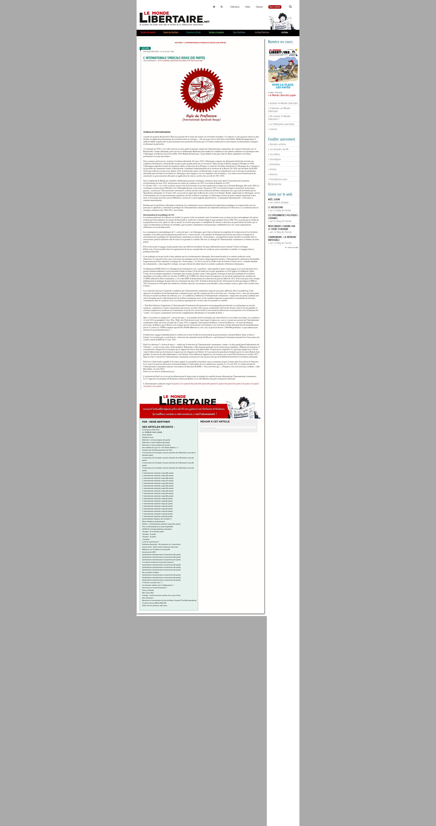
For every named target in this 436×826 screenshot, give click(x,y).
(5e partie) (237, 383)
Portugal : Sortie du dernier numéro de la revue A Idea (161, 595)
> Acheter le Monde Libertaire (283, 103)
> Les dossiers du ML (278, 149)
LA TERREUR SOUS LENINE (152, 432)
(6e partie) (228, 383)
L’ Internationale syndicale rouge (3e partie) (157, 514)
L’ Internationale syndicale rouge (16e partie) (157, 483)
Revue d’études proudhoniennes (153, 521)
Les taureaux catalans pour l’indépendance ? (158, 585)
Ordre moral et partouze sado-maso (154, 605)
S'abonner (259, 7)
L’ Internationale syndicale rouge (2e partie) (157, 516)
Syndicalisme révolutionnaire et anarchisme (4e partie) (161, 570)
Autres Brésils (147, 435)
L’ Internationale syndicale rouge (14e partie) (157, 488)
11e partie (185, 383)
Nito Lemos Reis (148, 593)
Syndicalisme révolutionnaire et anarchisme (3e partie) (161, 575)
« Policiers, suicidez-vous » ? (152, 582)
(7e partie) (220, 383)
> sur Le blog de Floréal (281, 229)
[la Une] (214, 7)
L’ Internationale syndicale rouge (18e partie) (157, 478)
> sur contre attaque (278, 201)
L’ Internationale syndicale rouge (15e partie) (157, 486)
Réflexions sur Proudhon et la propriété (156, 549)
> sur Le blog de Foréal (279, 209)
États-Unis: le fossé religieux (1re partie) (156, 445)
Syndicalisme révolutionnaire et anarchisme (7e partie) (161, 560)
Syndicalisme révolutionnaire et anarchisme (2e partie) (161, 577)
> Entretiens (274, 164)
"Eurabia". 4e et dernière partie (153, 531)
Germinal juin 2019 (148, 552)
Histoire (178, 43)
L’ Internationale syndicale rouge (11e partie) (157, 493)
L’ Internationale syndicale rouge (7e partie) (157, 503)
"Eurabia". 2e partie (149, 537)
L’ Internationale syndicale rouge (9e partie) (157, 498)
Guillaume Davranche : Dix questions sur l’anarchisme (161, 544)
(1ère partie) (157, 386)
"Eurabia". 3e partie (149, 534)
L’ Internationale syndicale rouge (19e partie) (157, 475)
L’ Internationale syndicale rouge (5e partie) (157, 509)
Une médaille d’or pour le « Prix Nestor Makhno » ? (160, 447)
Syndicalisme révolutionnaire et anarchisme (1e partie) (161, 580)
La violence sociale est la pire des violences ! (158, 562)
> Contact (272, 129)
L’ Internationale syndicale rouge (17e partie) (157, 481)
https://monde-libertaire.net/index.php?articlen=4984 (180, 61)
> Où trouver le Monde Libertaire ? (279, 118)
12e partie (175, 383)
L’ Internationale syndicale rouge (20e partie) (157, 473)
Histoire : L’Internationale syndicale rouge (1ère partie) (161, 524)
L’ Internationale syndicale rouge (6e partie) (157, 506)
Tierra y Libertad (148, 590)
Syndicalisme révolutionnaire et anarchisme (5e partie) (161, 567)
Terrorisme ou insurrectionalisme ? (154, 588)
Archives (284, 32)
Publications (235, 7)
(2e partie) (147, 386)
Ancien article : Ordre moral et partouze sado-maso (160, 547)
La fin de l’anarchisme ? (150, 542)
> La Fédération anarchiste (281, 124)
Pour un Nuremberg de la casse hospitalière (157, 526)
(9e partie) (203, 383)
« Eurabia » (146, 539)
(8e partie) (211, 383)
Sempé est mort (147, 437)
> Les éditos (274, 154)
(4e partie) (246, 383)
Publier (247, 7)
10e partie (194, 383)
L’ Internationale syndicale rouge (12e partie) (157, 491)
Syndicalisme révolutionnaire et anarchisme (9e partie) (161, 554)
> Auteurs (273, 174)
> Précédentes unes (277, 179)
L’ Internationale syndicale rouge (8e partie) (157, 501)
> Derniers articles (277, 144)
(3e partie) (255, 383)
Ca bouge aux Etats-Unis (150, 430)
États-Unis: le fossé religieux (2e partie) (156, 442)
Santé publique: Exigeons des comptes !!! (157, 519)
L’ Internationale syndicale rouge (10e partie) (157, 496)
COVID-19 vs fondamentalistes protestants (157, 529)
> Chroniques (274, 159)
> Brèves (272, 169)
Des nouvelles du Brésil (150, 572)
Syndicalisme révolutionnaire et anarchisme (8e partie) (161, 557)
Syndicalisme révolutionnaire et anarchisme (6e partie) (161, 565)
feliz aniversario (147, 598)
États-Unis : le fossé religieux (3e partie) (156, 440)
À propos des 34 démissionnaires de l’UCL (157, 450)
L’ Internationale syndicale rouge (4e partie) (157, 511)
